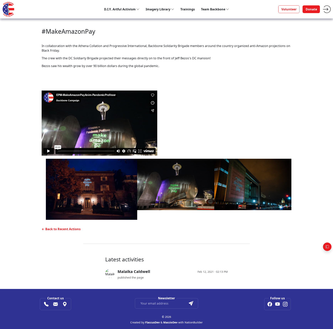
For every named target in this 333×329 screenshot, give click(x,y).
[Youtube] (277, 305)
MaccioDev (170, 322)
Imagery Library (158, 9)
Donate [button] (311, 9)
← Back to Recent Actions (61, 229)
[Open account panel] (327, 247)
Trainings (187, 9)
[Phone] (46, 305)
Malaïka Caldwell (134, 271)
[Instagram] (285, 305)
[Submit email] (191, 303)
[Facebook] (269, 305)
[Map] (64, 305)
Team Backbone (213, 9)
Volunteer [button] (289, 9)
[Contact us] (55, 305)
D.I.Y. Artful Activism (120, 9)
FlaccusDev (152, 322)
